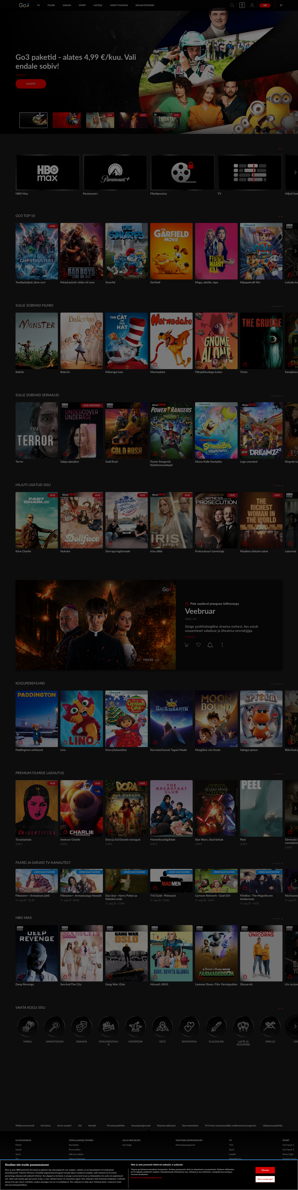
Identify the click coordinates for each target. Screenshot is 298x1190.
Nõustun (265, 1170)
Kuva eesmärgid (265, 1179)
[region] (149, 1175)
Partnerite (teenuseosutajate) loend (146, 1177)
